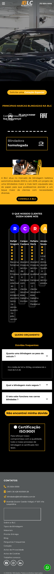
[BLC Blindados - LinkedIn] (20, 563)
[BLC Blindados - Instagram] (13, 563)
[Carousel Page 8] (34, 131)
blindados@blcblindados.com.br (21, 497)
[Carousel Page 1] (9, 131)
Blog (6, 538)
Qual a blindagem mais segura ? (23, 385)
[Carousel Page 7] (31, 131)
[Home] (27, 3)
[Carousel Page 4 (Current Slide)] (20, 131)
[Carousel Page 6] (27, 131)
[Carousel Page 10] (41, 131)
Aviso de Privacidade (14, 550)
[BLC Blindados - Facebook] (6, 563)
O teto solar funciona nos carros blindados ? (23, 398)
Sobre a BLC (10, 522)
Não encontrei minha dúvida (27, 413)
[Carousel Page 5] (23, 131)
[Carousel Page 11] (45, 131)
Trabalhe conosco (12, 557)
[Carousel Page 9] (38, 131)
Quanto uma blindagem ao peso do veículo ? (25, 355)
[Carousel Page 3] (16, 131)
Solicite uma (27, 92)
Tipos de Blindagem (13, 526)
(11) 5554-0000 (13, 487)
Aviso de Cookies (12, 553)
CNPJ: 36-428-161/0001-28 (18, 492)
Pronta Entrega (11, 534)
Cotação (8, 546)
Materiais (8, 530)
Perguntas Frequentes (14, 542)
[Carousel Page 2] (12, 131)
